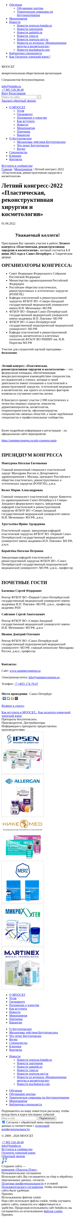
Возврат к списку (13, 705)
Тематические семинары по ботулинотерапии (35, 13)
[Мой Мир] (16, 698)
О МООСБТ (17, 107)
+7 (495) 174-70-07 (26, 683)
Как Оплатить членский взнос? (29, 56)
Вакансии (23, 135)
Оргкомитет (25, 114)
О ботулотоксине (20, 138)
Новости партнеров (30, 29)
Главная (7, 169)
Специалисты (18, 152)
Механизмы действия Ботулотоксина (41, 142)
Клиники (15, 155)
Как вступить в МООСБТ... (19, 712)
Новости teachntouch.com (33, 49)
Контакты (15, 159)
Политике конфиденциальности (23, 1183)
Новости (15, 22)
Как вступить (26, 121)
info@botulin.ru (11, 86)
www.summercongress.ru (25, 670)
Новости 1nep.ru (27, 36)
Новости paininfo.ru (29, 32)
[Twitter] (8, 698)
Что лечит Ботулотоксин (33, 145)
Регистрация (17, 93)
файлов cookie (53, 1211)
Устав (20, 110)
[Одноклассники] (12, 698)
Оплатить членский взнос (19, 1152)
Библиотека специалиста (25, 53)
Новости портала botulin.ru (34, 25)
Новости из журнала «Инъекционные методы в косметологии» (42, 44)
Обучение (15, 4)
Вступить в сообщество (17, 165)
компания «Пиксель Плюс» (20, 1169)
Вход (5, 93)
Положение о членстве (32, 117)
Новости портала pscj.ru (32, 39)
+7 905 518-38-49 (13, 89)
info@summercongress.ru (44, 677)
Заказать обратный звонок (19, 100)
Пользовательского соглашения (22, 1187)
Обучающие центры (30, 8)
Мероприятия (18, 18)
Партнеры (23, 131)
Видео (21, 148)
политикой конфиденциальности (25, 1127)
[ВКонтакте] (4, 698)
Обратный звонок (13, 1156)
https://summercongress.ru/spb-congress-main (29, 440)
